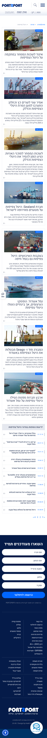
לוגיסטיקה (17, 691)
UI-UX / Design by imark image (23, 723)
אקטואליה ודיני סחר (35, 694)
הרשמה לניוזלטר (23, 595)
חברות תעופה (37, 661)
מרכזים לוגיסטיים (14, 684)
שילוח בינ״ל (16, 678)
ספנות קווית (16, 621)
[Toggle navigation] (43, 5)
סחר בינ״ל (38, 678)
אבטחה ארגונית (36, 691)
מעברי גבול (17, 670)
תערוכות (17, 694)
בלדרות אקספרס (36, 664)
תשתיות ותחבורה (14, 667)
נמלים (18, 624)
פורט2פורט (41, 24)
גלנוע (19, 628)
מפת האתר (38, 628)
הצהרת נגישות (37, 637)
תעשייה (39, 681)
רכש (19, 687)
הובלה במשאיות (15, 661)
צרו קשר (39, 621)
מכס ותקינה (38, 684)
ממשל (40, 687)
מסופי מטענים (15, 631)
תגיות (32, 24)
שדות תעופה (37, 670)
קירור (19, 634)
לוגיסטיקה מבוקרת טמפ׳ (12, 681)
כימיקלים (17, 637)
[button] (5, 732)
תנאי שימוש (37, 631)
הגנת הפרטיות (37, 641)
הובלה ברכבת (16, 664)
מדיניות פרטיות (36, 634)
